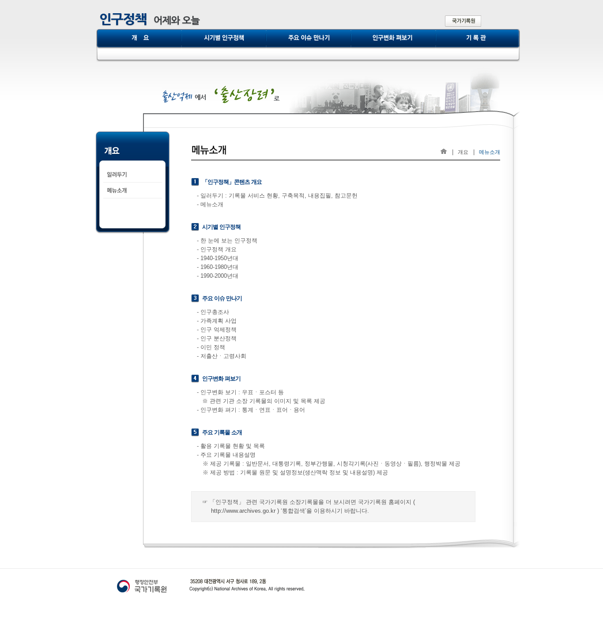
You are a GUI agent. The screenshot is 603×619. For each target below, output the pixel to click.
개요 (463, 152)
